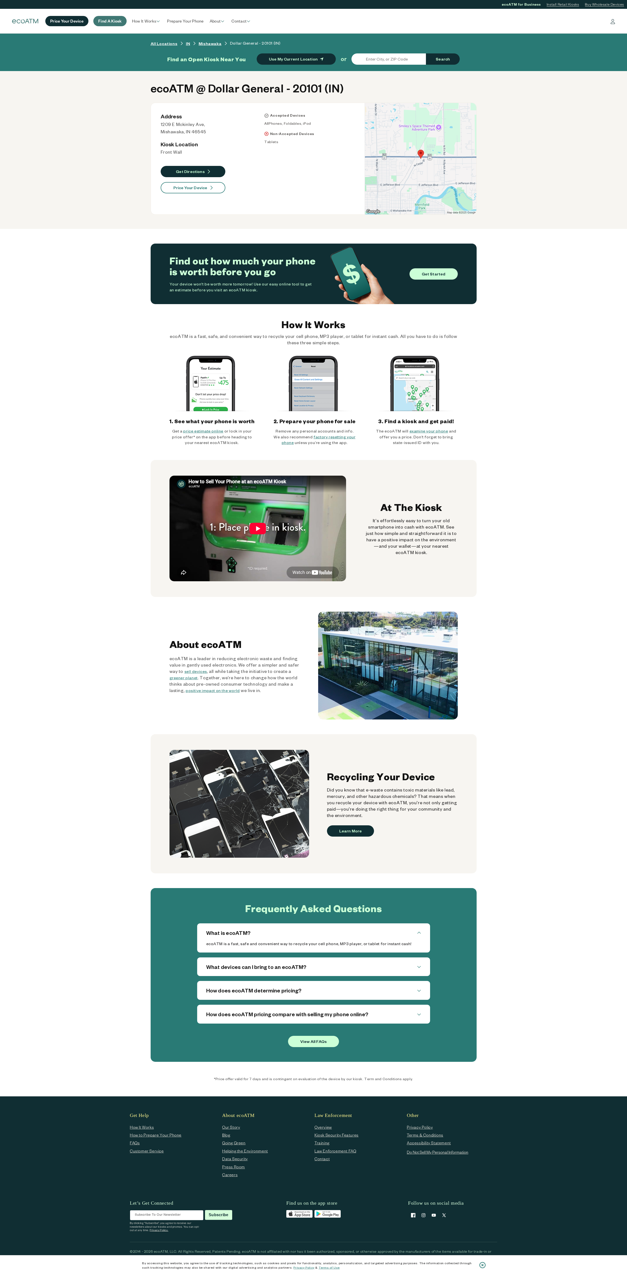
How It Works (142, 1127)
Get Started (434, 273)
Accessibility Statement (429, 1142)
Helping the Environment (245, 1150)
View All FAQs (313, 1041)
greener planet (183, 677)
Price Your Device (190, 187)
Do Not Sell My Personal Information (437, 1152)
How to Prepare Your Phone (155, 1135)
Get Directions (190, 171)
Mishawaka (210, 43)
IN (188, 43)
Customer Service (147, 1150)
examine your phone (429, 430)
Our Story (231, 1127)
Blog (226, 1135)
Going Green (234, 1142)
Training (321, 1142)
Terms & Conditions (425, 1135)
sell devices (195, 671)
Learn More (350, 830)
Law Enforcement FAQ (335, 1150)
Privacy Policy (303, 1267)
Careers (230, 1174)
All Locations (164, 43)
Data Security (235, 1158)
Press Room (233, 1166)
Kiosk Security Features (336, 1135)
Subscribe (218, 1215)
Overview (323, 1127)
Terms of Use (329, 1267)
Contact (322, 1158)
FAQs (135, 1142)
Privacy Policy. (159, 1230)
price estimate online (203, 430)
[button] (147, 21)
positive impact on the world (213, 690)
